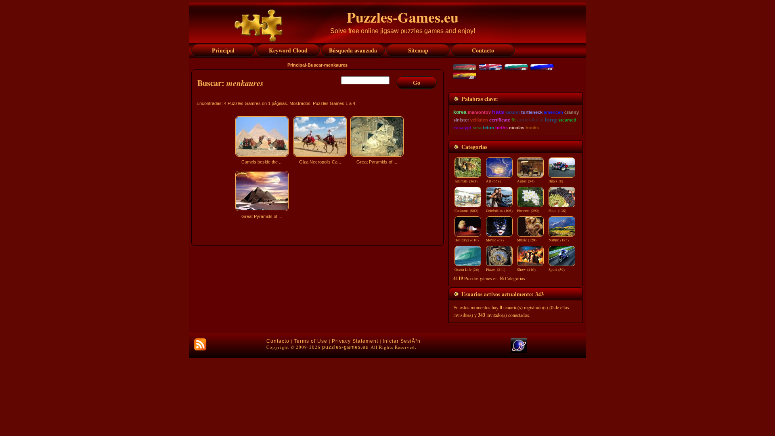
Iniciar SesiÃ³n (402, 341)
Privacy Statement (355, 341)
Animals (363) (466, 181)
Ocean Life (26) (467, 269)
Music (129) (526, 240)
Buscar (315, 65)
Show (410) (526, 269)
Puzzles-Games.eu (403, 16)
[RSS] (200, 344)
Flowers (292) (528, 210)
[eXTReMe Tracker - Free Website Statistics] (519, 351)
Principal (296, 65)
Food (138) (557, 210)
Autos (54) (525, 181)
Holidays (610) (467, 240)
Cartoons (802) (466, 210)
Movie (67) (495, 240)
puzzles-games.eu (345, 347)
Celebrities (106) (499, 210)
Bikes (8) (556, 181)
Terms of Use (310, 341)
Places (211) (495, 269)
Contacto (277, 341)
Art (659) (493, 181)
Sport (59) (557, 269)
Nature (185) (559, 240)
